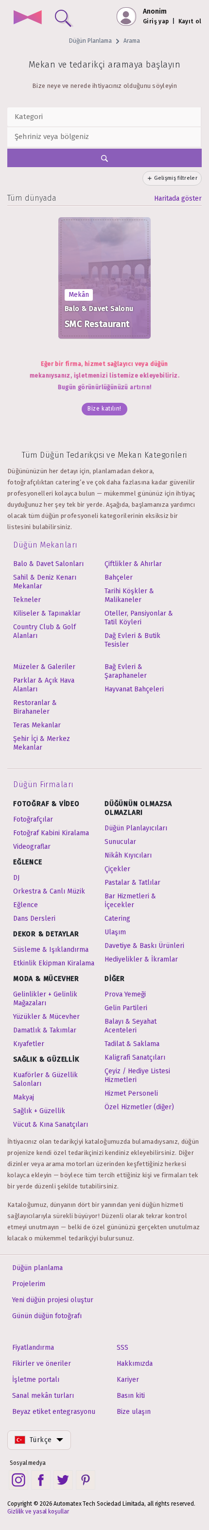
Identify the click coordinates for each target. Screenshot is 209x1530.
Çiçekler (117, 869)
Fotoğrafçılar (33, 819)
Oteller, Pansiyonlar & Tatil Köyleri (138, 617)
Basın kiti (131, 1396)
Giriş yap (156, 21)
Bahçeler (118, 577)
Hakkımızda (135, 1363)
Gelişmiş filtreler (175, 178)
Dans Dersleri (34, 918)
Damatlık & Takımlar (44, 1030)
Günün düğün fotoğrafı (47, 1316)
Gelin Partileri (125, 1008)
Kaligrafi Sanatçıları (134, 1057)
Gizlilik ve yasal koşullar (38, 1511)
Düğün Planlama (90, 40)
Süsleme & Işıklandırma (50, 950)
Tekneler (27, 600)
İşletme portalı (35, 1379)
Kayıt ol (190, 21)
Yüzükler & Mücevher (46, 1017)
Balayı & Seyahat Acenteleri (130, 1025)
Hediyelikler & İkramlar (141, 959)
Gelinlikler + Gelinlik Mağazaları (45, 998)
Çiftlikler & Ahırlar (133, 564)
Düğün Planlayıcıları (135, 828)
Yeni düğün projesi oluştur (52, 1300)
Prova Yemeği (125, 994)
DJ (16, 878)
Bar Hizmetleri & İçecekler (130, 900)
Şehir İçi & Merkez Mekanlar (41, 743)
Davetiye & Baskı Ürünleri (144, 946)
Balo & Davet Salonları (48, 564)
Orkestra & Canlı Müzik (49, 891)
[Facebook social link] (41, 1480)
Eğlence (25, 905)
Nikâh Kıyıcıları (128, 855)
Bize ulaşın (134, 1412)
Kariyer (128, 1379)
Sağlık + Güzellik (39, 1111)
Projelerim (28, 1284)
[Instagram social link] (18, 1480)
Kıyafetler (28, 1044)
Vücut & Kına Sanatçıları (50, 1124)
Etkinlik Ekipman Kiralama (53, 963)
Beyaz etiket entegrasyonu (53, 1412)
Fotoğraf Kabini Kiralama (51, 833)
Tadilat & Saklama (131, 1044)
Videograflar (32, 846)
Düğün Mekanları (45, 545)
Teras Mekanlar (37, 725)
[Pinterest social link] (85, 1480)
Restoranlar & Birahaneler (35, 707)
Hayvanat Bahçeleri (134, 689)
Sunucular (120, 842)
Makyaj (23, 1097)
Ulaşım (115, 932)
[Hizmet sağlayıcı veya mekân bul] (61, 16)
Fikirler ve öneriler (41, 1363)
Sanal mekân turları (43, 1396)
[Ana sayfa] (27, 18)
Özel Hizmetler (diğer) (139, 1107)
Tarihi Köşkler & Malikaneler (129, 595)
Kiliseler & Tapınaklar (47, 613)
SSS (122, 1347)
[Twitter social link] (63, 1480)
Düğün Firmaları (43, 784)
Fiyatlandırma (33, 1347)
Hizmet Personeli (131, 1093)
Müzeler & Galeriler (44, 667)
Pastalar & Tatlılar (132, 882)
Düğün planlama (37, 1268)
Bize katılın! (104, 408)
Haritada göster (178, 198)
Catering (117, 918)
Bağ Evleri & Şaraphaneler (125, 671)
